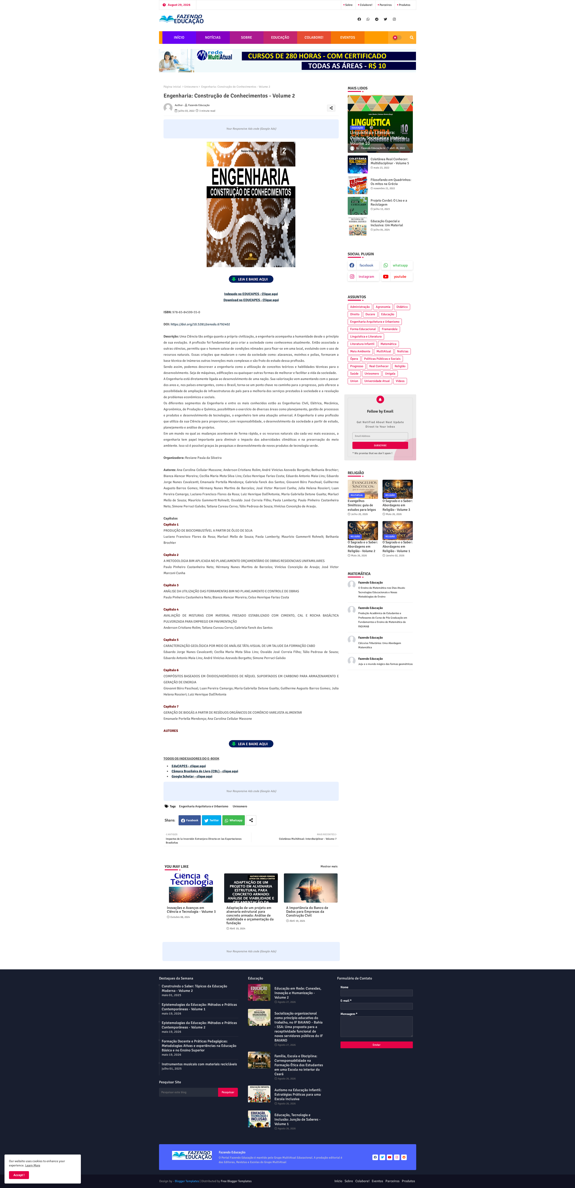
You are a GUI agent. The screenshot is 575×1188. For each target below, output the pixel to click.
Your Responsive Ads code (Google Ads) (251, 129)
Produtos (404, 5)
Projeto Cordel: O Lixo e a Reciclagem (389, 202)
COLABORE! (314, 37)
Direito (354, 314)
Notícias (402, 351)
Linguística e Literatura (366, 336)
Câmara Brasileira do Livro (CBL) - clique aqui (205, 771)
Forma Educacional (363, 329)
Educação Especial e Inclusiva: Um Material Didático (387, 225)
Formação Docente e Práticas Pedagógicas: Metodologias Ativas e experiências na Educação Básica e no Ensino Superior (199, 1046)
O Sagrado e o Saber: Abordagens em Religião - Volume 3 (398, 505)
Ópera (354, 359)
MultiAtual (383, 351)
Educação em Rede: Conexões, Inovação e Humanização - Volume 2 (297, 993)
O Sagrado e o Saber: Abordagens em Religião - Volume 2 (363, 546)
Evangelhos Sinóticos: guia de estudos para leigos (362, 505)
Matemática (388, 344)
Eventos (377, 1181)
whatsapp (400, 265)
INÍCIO (179, 37)
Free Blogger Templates (236, 1181)
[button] (411, 37)
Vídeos (400, 381)
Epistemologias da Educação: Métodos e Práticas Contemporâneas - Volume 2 (199, 1025)
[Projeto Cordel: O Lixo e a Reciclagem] (358, 206)
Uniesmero (191, 87)
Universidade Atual (377, 381)
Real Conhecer (379, 366)
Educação (387, 314)
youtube (400, 276)
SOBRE (246, 37)
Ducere (370, 314)
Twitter (214, 820)
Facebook (192, 820)
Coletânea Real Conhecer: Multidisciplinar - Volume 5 (390, 161)
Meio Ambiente (360, 351)
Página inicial (172, 87)
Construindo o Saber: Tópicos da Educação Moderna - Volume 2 (194, 988)
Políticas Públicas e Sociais (382, 359)
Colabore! (365, 5)
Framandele (390, 329)
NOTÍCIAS (213, 37)
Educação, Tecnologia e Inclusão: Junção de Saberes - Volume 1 (297, 1119)
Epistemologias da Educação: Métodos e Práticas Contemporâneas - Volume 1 (199, 1006)
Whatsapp (236, 820)
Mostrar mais (329, 866)
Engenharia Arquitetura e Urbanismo (203, 806)
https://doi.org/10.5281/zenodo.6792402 (200, 324)
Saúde (354, 373)
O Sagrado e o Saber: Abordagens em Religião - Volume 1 (398, 546)
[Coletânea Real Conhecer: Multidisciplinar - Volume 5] (358, 164)
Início (338, 1181)
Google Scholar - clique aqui (192, 776)
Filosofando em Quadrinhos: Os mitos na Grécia (391, 182)
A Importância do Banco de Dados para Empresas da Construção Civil (307, 911)
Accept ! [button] (18, 1175)
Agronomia (383, 307)
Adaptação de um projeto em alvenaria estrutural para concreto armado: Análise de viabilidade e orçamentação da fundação (250, 915)
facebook (366, 265)
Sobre (349, 5)
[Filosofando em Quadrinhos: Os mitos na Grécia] (358, 185)
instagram (366, 276)
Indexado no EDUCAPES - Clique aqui (251, 294)
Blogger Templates (187, 1181)
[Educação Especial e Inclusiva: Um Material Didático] (358, 226)
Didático (402, 307)
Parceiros (385, 5)
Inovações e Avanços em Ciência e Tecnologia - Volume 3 (191, 910)
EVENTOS (347, 37)
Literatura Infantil (362, 344)
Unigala (390, 373)
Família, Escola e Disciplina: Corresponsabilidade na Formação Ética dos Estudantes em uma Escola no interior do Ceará (298, 1065)
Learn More (32, 1165)
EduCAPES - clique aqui (189, 766)
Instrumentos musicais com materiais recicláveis (199, 1064)
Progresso (356, 366)
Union (354, 381)
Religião (400, 366)
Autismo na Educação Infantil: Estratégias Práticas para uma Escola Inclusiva (297, 1094)
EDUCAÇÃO (280, 37)
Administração (360, 307)
